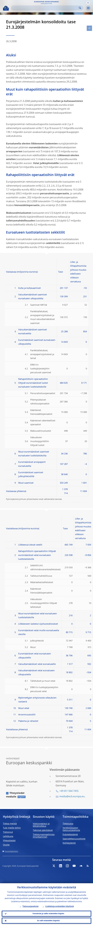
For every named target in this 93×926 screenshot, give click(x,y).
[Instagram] (67, 866)
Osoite (6, 845)
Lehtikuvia (8, 836)
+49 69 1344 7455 (68, 791)
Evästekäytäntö (70, 835)
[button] (88, 3)
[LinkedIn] (60, 866)
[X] (54, 866)
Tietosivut (8, 832)
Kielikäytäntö (69, 843)
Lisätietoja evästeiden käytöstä (59, 906)
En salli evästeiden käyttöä (48, 921)
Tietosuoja (68, 824)
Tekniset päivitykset (43, 830)
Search (80, 8)
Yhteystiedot (9, 841)
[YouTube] (74, 866)
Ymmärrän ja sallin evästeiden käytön (48, 913)
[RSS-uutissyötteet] (88, 866)
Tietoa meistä (10, 824)
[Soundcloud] (81, 866)
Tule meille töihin (12, 828)
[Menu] (88, 8)
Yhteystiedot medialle (15, 795)
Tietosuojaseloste (30, 906)
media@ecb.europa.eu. (72, 796)
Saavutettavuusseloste (74, 839)
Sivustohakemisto (11, 851)
